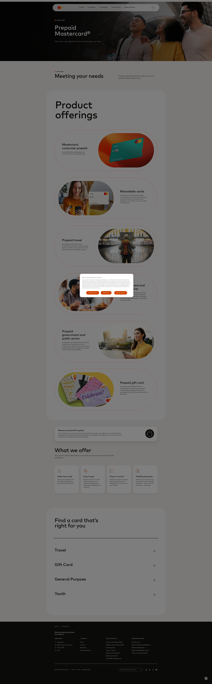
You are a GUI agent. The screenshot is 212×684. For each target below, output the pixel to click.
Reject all (106, 292)
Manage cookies (120, 292)
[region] (106, 285)
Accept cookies (92, 292)
